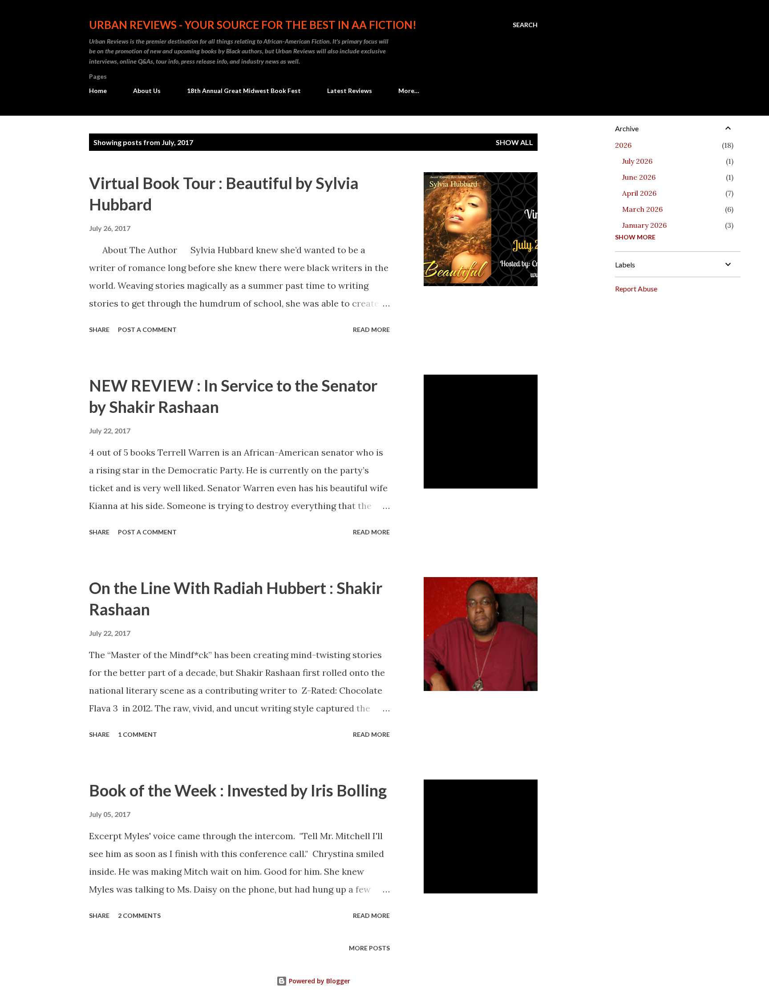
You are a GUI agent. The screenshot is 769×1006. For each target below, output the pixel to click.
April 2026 (639, 193)
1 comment (137, 734)
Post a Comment (147, 329)
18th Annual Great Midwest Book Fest (244, 90)
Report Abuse (636, 288)
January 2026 (644, 225)
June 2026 (639, 177)
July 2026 (637, 161)
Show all (514, 142)
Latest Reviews (349, 90)
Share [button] (99, 329)
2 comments (139, 915)
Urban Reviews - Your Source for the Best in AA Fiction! (253, 24)
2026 (623, 145)
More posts (369, 948)
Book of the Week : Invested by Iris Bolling (238, 790)
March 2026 (642, 209)
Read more (371, 329)
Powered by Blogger (318, 981)
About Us (147, 90)
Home (98, 90)
